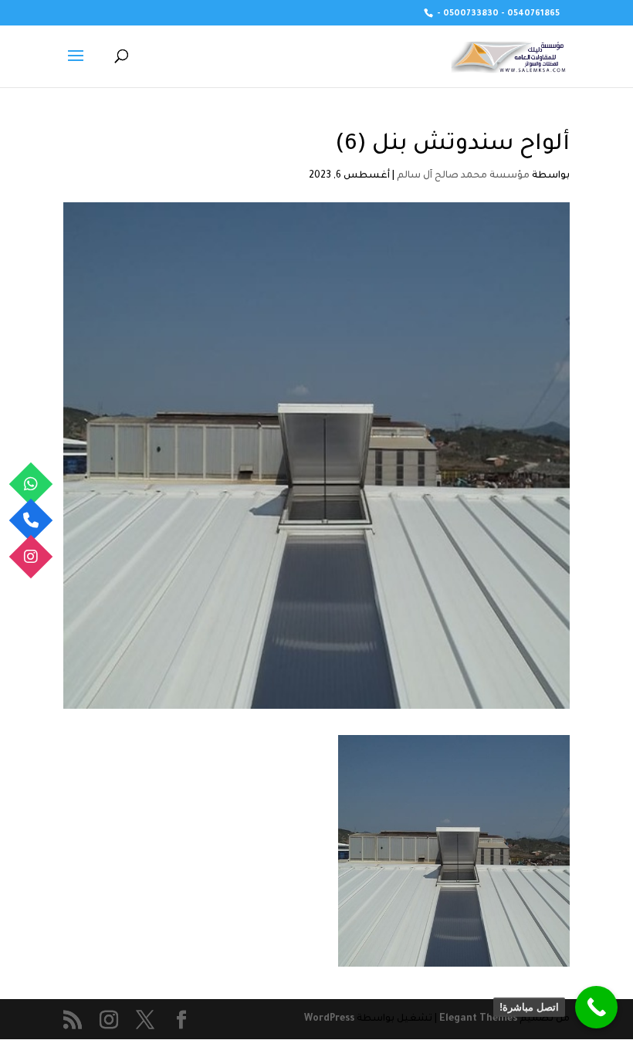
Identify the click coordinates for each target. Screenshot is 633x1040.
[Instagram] (31, 556)
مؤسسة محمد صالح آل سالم (463, 176)
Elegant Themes (478, 1019)
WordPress (329, 1019)
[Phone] (31, 520)
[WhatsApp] (31, 484)
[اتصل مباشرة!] (596, 1007)
